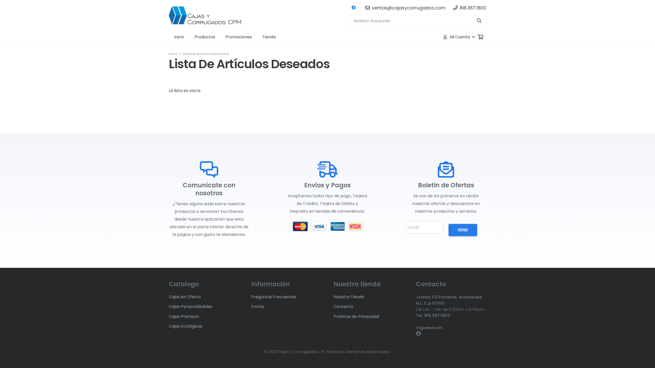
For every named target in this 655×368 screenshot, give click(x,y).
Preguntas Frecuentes (273, 297)
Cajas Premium (184, 316)
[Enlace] (205, 15)
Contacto (343, 306)
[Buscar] (479, 21)
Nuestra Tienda (349, 297)
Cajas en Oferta (185, 297)
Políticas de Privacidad (356, 316)
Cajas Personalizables (190, 306)
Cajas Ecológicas (185, 326)
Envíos (257, 306)
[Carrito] (480, 37)
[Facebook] (354, 8)
